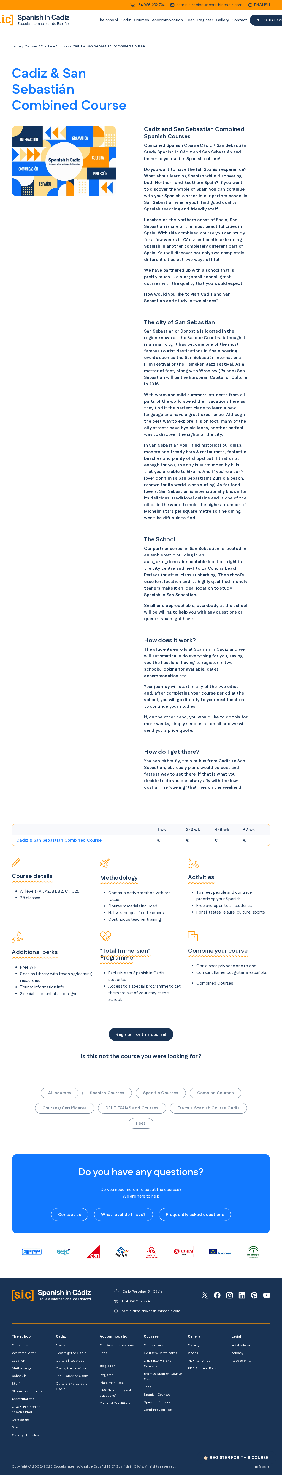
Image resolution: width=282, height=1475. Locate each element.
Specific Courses (160, 1093)
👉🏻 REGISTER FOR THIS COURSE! (237, 1458)
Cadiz (60, 1345)
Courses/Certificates (64, 1108)
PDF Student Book (202, 1368)
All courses (59, 1093)
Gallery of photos (25, 1435)
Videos (193, 1353)
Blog (15, 1427)
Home (16, 46)
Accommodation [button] (167, 20)
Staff (16, 1383)
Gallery (194, 1345)
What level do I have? (123, 1215)
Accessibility (241, 1360)
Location (18, 1360)
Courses (31, 46)
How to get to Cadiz (71, 1353)
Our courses (153, 1345)
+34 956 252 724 (150, 5)
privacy (237, 1353)
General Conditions (115, 1403)
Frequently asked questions (195, 1215)
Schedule (19, 1376)
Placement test (112, 1383)
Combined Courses (214, 983)
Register (106, 1375)
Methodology (22, 1368)
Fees (190, 20)
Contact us (69, 1215)
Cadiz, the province (71, 1368)
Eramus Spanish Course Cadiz (208, 1108)
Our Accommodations (117, 1345)
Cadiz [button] (126, 20)
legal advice (241, 1345)
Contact (239, 20)
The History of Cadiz (72, 1376)
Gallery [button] (222, 20)
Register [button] (205, 20)
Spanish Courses (107, 1093)
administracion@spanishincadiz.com (209, 5)
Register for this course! (141, 1035)
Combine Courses (55, 46)
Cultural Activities (70, 1360)
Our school (20, 1345)
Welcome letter (24, 1353)
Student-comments (27, 1391)
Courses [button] (141, 20)
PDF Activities (199, 1360)
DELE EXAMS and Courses (132, 1108)
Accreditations (23, 1399)
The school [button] (108, 20)
